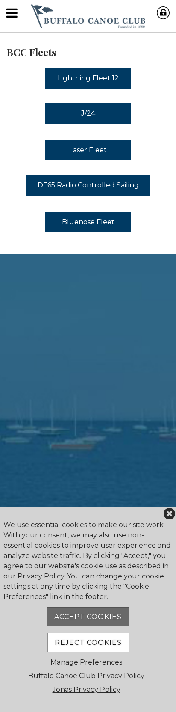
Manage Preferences (86, 662)
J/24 (88, 113)
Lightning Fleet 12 (88, 78)
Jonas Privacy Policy (86, 689)
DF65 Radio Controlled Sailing (88, 185)
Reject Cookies (88, 642)
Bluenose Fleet (88, 222)
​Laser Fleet (88, 150)
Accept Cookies (88, 617)
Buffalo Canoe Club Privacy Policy (86, 676)
